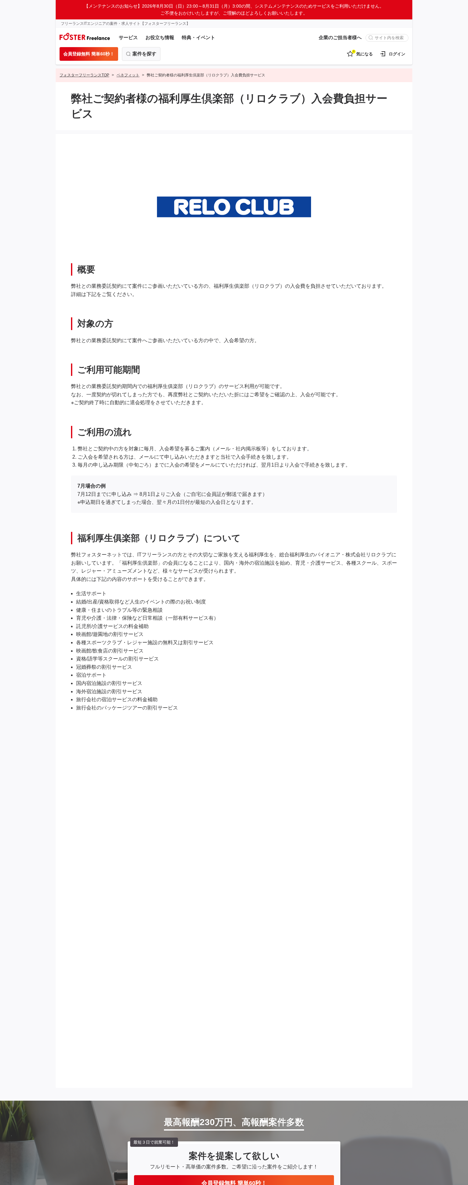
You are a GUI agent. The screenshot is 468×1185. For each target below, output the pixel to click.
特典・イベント (198, 37)
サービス (128, 37)
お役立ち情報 (159, 37)
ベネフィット (128, 75)
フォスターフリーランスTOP (84, 75)
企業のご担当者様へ (340, 37)
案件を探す (144, 53)
